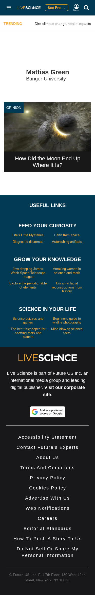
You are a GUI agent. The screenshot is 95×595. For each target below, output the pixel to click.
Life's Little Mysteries (28, 235)
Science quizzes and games (28, 321)
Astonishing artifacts (67, 242)
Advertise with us (47, 498)
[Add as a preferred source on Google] (47, 411)
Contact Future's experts (47, 447)
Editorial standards (48, 528)
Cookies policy (47, 487)
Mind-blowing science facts (67, 331)
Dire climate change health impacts (63, 24)
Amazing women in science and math (67, 271)
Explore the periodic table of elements (28, 285)
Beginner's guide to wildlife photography (66, 321)
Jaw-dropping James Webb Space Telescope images (28, 273)
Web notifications (48, 508)
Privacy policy (47, 477)
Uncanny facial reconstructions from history (67, 287)
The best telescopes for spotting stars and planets (28, 333)
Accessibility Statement (47, 437)
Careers (48, 518)
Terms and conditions (47, 467)
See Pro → (56, 8)
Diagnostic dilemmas (28, 242)
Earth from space (67, 235)
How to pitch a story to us (47, 538)
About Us (47, 457)
